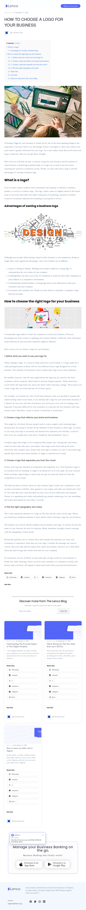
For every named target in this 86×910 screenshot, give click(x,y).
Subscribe (63, 611)
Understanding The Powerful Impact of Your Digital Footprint (22, 645)
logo (16, 143)
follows (64, 261)
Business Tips (8, 12)
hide (17, 43)
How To (9, 745)
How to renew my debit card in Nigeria (20, 749)
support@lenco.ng (15, 904)
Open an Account (70, 6)
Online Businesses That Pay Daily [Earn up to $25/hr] (61, 645)
